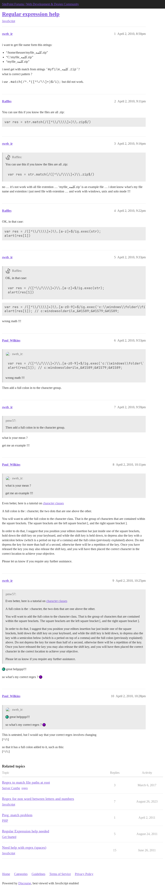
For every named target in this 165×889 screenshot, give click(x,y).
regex (25, 788)
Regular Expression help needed (25, 831)
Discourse (24, 883)
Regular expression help (31, 14)
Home (6, 874)
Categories (21, 874)
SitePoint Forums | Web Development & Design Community (40, 4)
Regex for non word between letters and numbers (38, 799)
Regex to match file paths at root (26, 782)
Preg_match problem (17, 815)
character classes (53, 503)
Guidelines (38, 874)
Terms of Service (60, 874)
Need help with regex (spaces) (24, 847)
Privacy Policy (84, 874)
